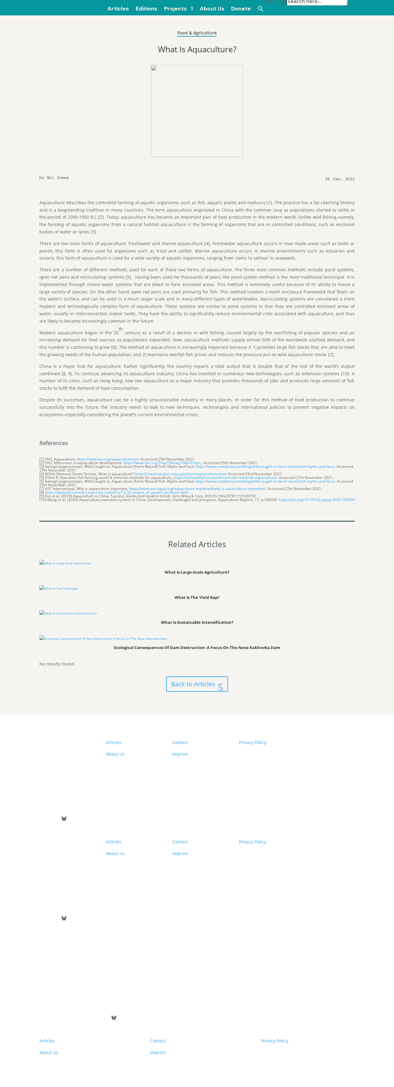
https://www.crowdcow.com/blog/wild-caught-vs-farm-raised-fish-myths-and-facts (265, 466)
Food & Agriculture (197, 33)
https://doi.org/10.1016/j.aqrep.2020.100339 (317, 499)
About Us (115, 754)
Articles (113, 742)
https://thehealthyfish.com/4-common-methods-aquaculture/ (225, 477)
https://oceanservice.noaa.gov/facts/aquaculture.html (180, 473)
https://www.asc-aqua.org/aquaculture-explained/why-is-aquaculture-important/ (197, 488)
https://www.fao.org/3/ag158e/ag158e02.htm (162, 462)
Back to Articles (193, 684)
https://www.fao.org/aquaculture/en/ (108, 459)
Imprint (180, 754)
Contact (180, 742)
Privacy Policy (252, 742)
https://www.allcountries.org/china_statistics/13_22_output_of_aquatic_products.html (116, 492)
